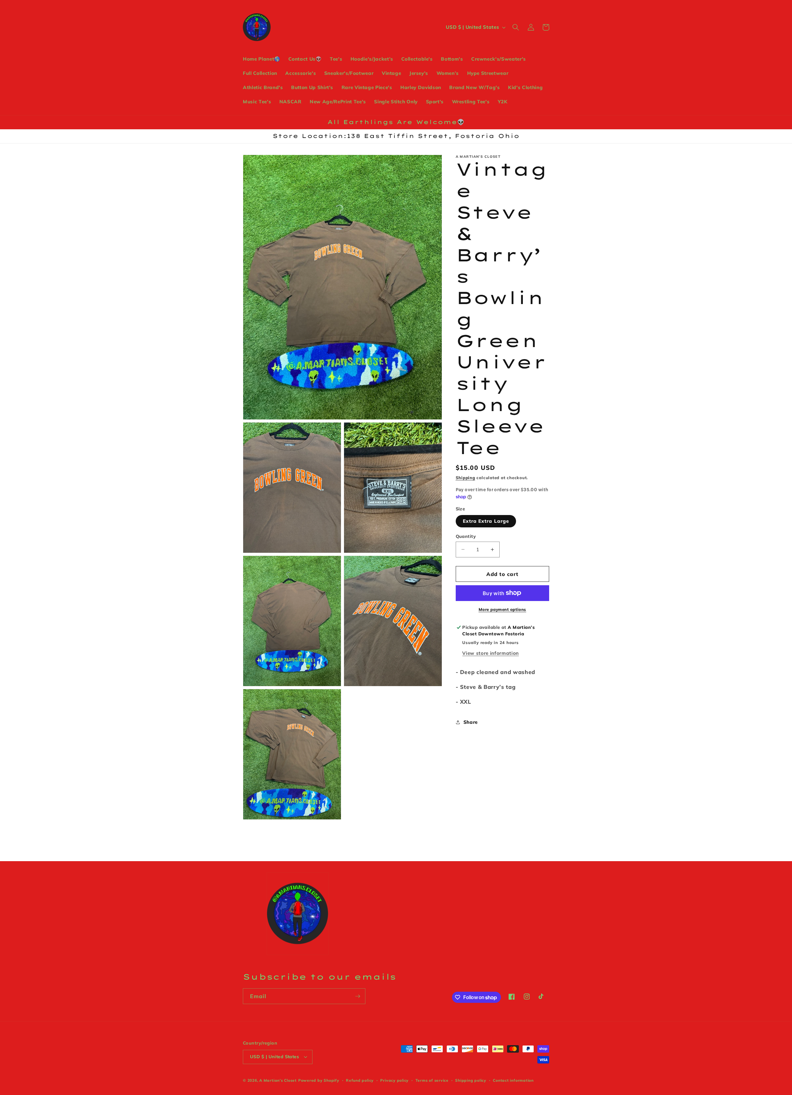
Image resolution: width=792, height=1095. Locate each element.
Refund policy (360, 1080)
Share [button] (470, 722)
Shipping (465, 477)
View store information (490, 653)
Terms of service (432, 1080)
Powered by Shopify (318, 1080)
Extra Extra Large (486, 521)
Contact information (513, 1080)
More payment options (502, 609)
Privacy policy (394, 1080)
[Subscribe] (357, 996)
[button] (515, 27)
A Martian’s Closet (278, 1080)
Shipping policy (470, 1080)
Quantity (466, 536)
